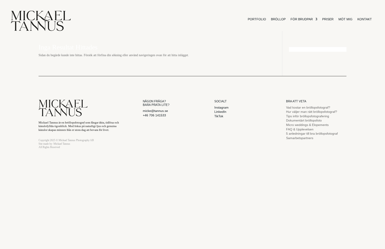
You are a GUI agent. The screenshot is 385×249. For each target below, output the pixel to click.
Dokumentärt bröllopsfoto (304, 120)
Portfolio (257, 19)
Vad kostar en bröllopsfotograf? (308, 107)
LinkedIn (220, 111)
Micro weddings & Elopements (307, 125)
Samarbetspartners (299, 138)
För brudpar (302, 19)
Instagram (221, 107)
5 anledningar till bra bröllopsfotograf (312, 133)
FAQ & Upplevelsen (299, 129)
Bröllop (278, 19)
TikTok (218, 116)
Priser (328, 19)
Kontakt (364, 19)
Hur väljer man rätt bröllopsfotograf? (311, 111)
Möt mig (345, 19)
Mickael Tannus (61, 143)
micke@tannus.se (155, 111)
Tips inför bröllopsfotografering (307, 116)
